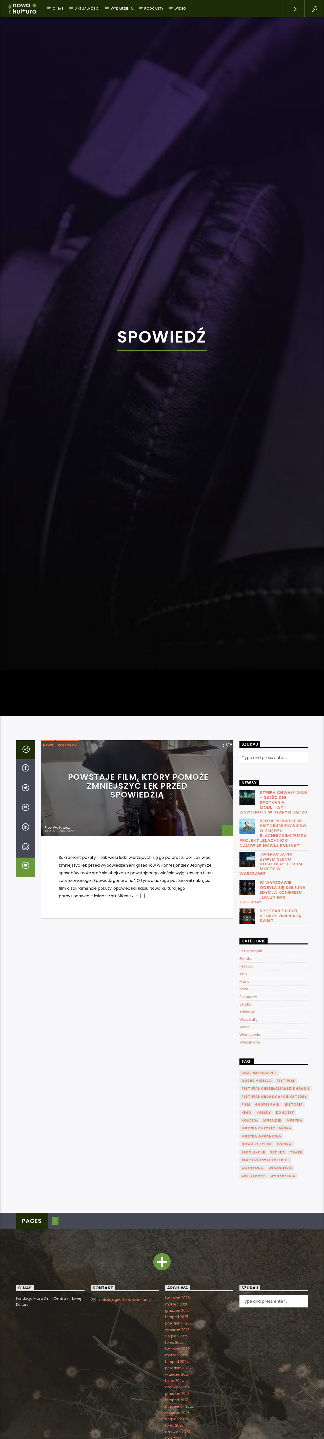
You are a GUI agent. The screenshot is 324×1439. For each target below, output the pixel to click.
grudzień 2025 (177, 1396)
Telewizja (247, 1097)
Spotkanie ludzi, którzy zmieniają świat (280, 1001)
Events (245, 1044)
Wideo (180, 8)
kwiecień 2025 (177, 1434)
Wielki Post (253, 1262)
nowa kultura (256, 1230)
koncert (285, 1198)
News (48, 831)
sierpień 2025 (176, 1422)
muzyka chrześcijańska (266, 1214)
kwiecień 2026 (177, 1383)
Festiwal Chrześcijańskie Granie (275, 1174)
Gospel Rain (267, 1190)
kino (246, 1198)
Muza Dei (272, 1206)
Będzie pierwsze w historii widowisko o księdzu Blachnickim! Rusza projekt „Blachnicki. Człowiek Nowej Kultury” (273, 919)
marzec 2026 (176, 1390)
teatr (296, 1238)
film (245, 1190)
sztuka (277, 1238)
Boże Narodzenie (259, 1158)
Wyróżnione (249, 1128)
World (244, 1112)
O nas (58, 8)
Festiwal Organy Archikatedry (274, 1182)
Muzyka (294, 1206)
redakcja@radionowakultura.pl (125, 1385)
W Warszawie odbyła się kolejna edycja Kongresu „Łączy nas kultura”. (272, 978)
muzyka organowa (261, 1222)
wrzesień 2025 (177, 1415)
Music (244, 1067)
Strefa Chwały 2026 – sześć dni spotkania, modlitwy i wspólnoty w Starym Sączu (273, 888)
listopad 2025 (176, 1402)
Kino (243, 1059)
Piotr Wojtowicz (57, 913)
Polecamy (67, 831)
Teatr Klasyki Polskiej (265, 1246)
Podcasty (153, 8)
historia (294, 1190)
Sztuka (245, 1090)
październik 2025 (179, 1409)
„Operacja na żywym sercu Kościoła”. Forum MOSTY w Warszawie (270, 950)
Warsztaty (248, 1105)
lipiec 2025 (174, 1428)
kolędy (263, 1198)
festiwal (286, 1166)
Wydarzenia (122, 8)
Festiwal (246, 1052)
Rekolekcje (253, 1238)
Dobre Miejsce (256, 1166)
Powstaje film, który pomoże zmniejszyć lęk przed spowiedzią (138, 871)
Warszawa (252, 1254)
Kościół (249, 1206)
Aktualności (87, 8)
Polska (284, 1230)
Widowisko (280, 1254)
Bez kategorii (250, 1036)
